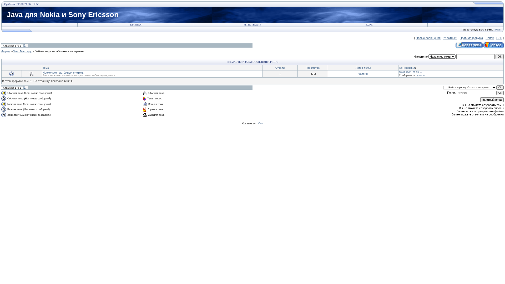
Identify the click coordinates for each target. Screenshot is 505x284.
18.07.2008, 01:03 (409, 72)
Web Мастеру (22, 51)
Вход (369, 24)
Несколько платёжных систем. (63, 72)
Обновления (407, 67)
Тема (46, 67)
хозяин (363, 73)
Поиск (490, 37)
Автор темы (363, 67)
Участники (450, 37)
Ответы (280, 67)
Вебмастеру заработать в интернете (59, 51)
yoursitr (421, 75)
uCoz (260, 123)
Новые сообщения (428, 37)
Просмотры (313, 67)
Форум (5, 51)
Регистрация (252, 24)
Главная (136, 24)
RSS (498, 29)
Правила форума (471, 37)
